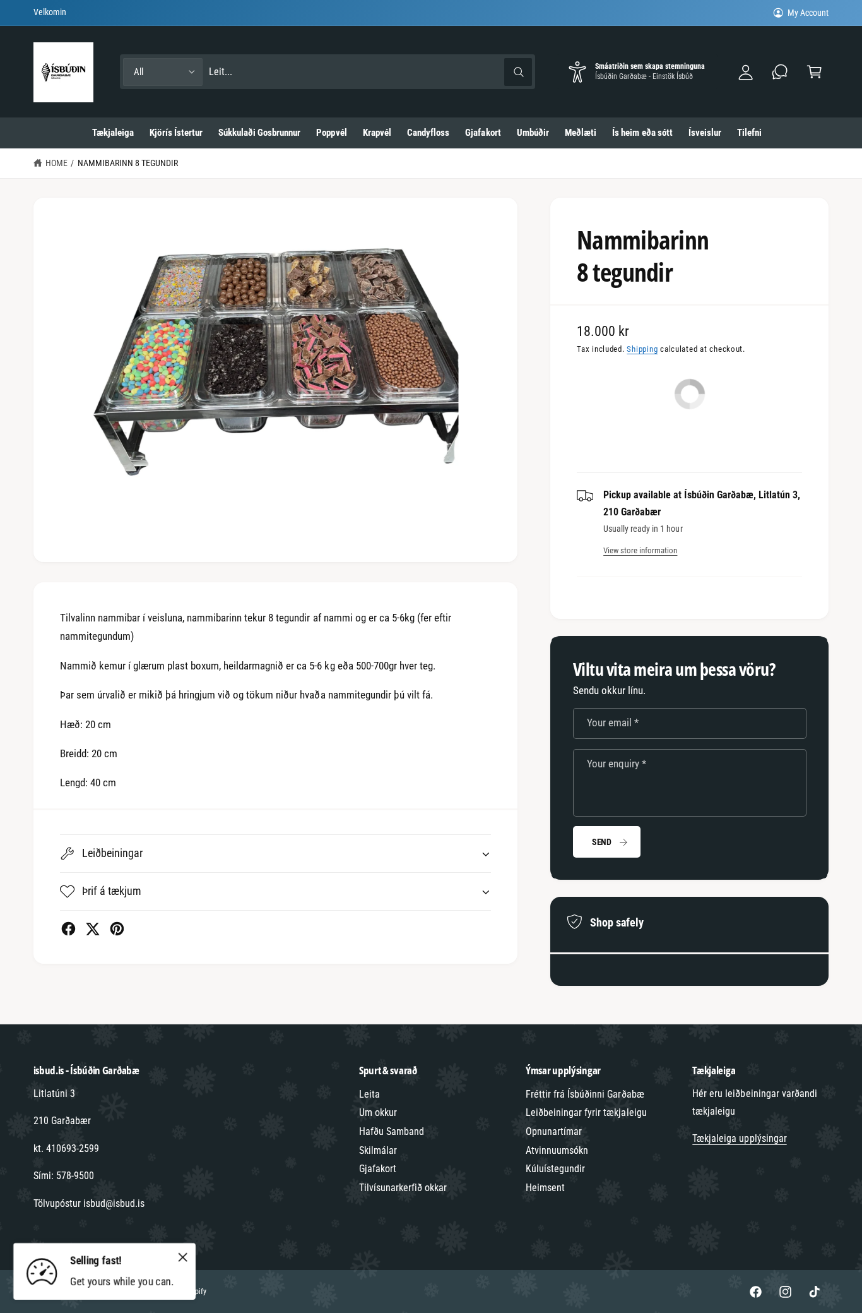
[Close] (183, 1257)
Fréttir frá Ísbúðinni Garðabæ (585, 1094)
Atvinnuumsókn (557, 1150)
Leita (369, 1094)
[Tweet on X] (92, 928)
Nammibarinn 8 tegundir (128, 163)
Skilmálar (378, 1150)
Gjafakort (377, 1169)
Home (56, 163)
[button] (814, 71)
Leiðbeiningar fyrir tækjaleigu (586, 1112)
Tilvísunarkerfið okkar (403, 1188)
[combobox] (370, 71)
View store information (640, 550)
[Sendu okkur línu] (780, 71)
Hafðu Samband (391, 1131)
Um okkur (378, 1112)
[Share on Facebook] (68, 928)
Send (601, 842)
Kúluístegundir (555, 1169)
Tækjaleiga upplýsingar (739, 1138)
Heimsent (545, 1188)
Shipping (642, 349)
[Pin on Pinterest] (117, 928)
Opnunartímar (554, 1131)
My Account (808, 13)
